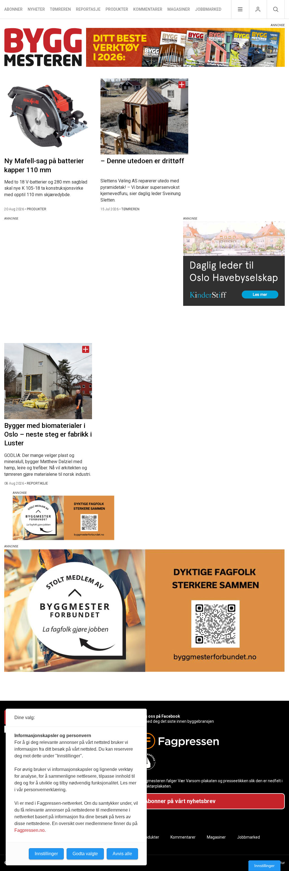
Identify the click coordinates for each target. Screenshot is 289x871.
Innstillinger (264, 865)
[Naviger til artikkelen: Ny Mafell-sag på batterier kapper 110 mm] (48, 116)
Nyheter (36, 9)
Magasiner (178, 9)
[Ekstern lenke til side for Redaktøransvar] (209, 761)
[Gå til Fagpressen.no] (209, 741)
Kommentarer (147, 9)
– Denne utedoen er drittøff (142, 161)
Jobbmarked (208, 9)
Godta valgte (85, 853)
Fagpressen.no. (30, 830)
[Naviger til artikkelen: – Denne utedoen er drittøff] (144, 116)
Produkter (117, 9)
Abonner (13, 9)
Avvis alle (122, 853)
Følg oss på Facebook (159, 716)
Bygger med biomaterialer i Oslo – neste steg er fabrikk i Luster (48, 434)
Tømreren (60, 9)
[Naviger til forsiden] (43, 48)
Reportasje (88, 9)
